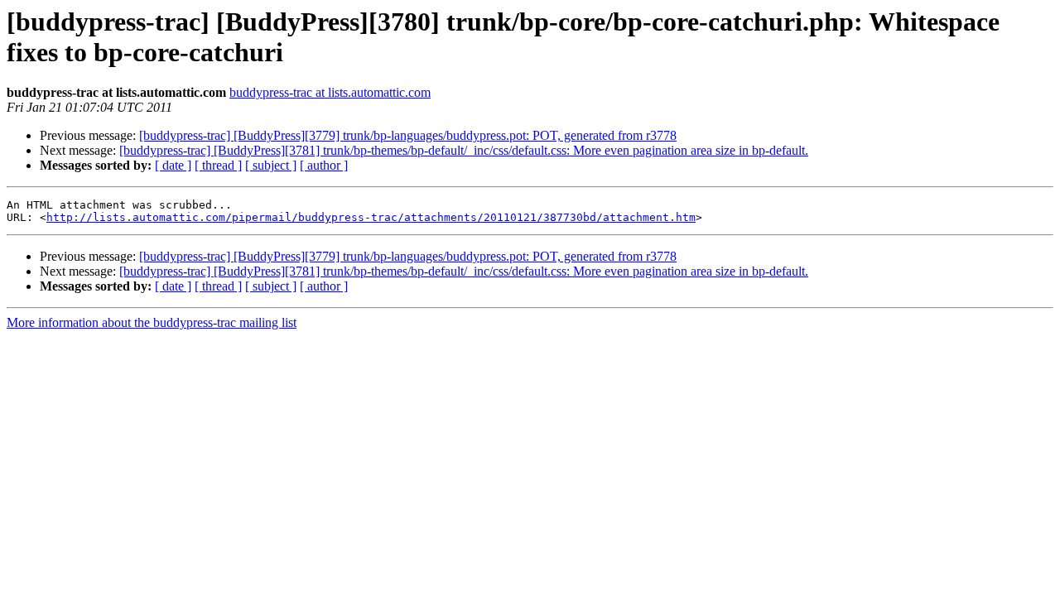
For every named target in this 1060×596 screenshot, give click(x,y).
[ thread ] (218, 165)
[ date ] (173, 165)
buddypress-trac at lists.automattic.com (330, 92)
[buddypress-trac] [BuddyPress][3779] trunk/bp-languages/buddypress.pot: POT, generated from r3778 (408, 135)
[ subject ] (270, 165)
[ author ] (324, 165)
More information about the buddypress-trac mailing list (151, 322)
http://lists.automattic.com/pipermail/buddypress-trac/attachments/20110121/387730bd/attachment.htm (371, 217)
